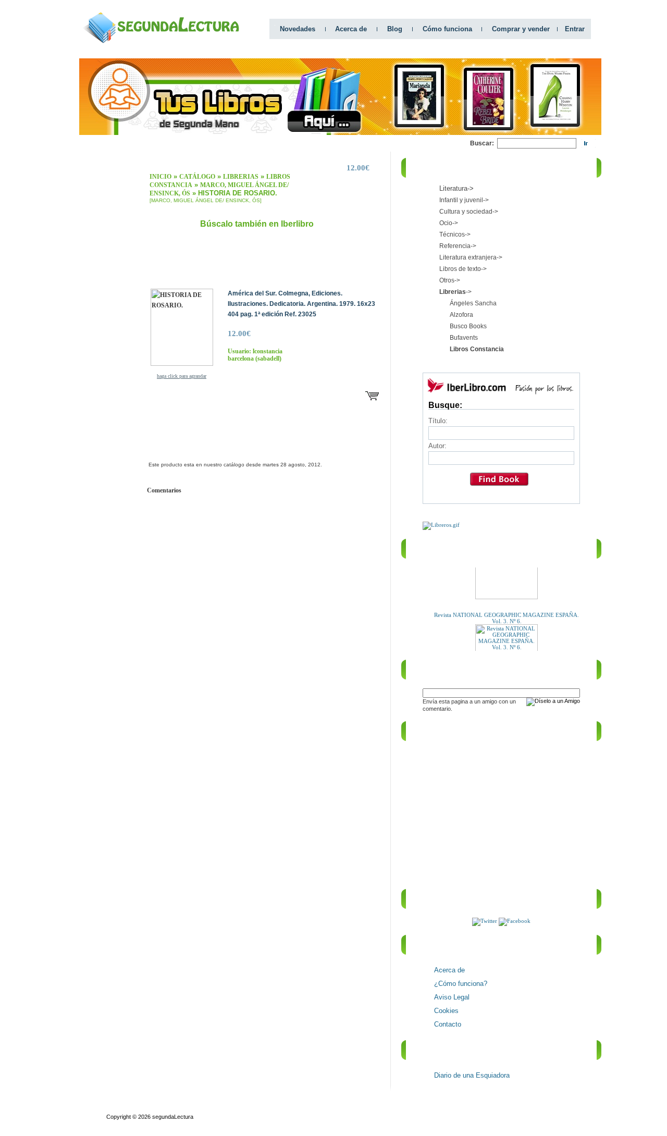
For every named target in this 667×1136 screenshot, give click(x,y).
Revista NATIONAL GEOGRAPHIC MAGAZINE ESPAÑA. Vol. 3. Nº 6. (506, 612)
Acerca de (351, 29)
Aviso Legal (452, 997)
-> (455, 291)
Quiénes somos (126, 1107)
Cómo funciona (447, 29)
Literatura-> (456, 188)
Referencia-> (457, 246)
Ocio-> (448, 223)
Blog (394, 29)
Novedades (297, 29)
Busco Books (468, 326)
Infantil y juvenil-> (464, 200)
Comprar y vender (521, 29)
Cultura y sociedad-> (468, 211)
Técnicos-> (455, 234)
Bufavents (464, 337)
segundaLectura (172, 1117)
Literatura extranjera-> (470, 257)
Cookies (446, 1011)
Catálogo (197, 176)
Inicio (160, 176)
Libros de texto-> (463, 269)
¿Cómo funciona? (460, 983)
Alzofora (461, 314)
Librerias (240, 176)
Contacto (447, 1024)
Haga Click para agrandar (181, 376)
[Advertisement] (280, 143)
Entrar (575, 29)
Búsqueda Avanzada (183, 1107)
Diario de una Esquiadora (472, 1075)
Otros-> (449, 280)
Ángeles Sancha (473, 303)
